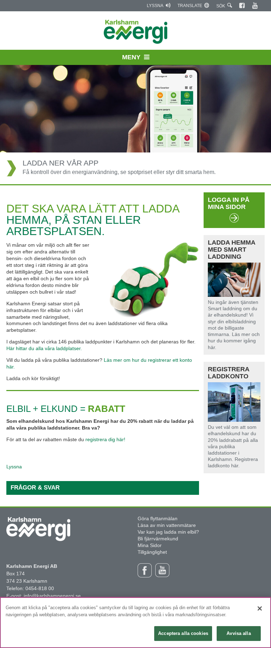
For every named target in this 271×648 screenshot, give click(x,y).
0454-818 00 (39, 588)
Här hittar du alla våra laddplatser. (44, 348)
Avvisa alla (239, 633)
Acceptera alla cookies (183, 633)
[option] (135, 124)
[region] (135, 622)
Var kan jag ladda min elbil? (168, 532)
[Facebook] (242, 5)
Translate (189, 5)
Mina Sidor (150, 545)
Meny (131, 57)
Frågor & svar (35, 488)
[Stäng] (259, 608)
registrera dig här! (105, 439)
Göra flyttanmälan (157, 518)
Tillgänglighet (152, 552)
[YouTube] (255, 5)
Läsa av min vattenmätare (167, 525)
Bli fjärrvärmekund (158, 538)
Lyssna (155, 5)
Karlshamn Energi (136, 32)
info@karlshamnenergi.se (52, 596)
